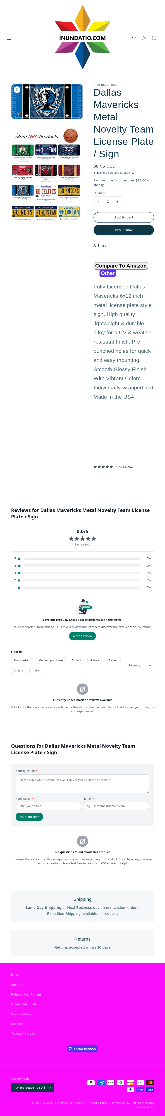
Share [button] (102, 245)
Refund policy (98, 1103)
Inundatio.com (51, 1103)
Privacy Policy (21, 1014)
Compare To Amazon (121, 266)
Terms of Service (23, 1033)
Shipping (99, 172)
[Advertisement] (119, 432)
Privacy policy (120, 1103)
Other (108, 273)
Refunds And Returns (26, 994)
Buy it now (124, 230)
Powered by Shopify (73, 1103)
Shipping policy (144, 1107)
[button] (9, 38)
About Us (17, 984)
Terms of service (144, 1103)
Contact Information (25, 1004)
